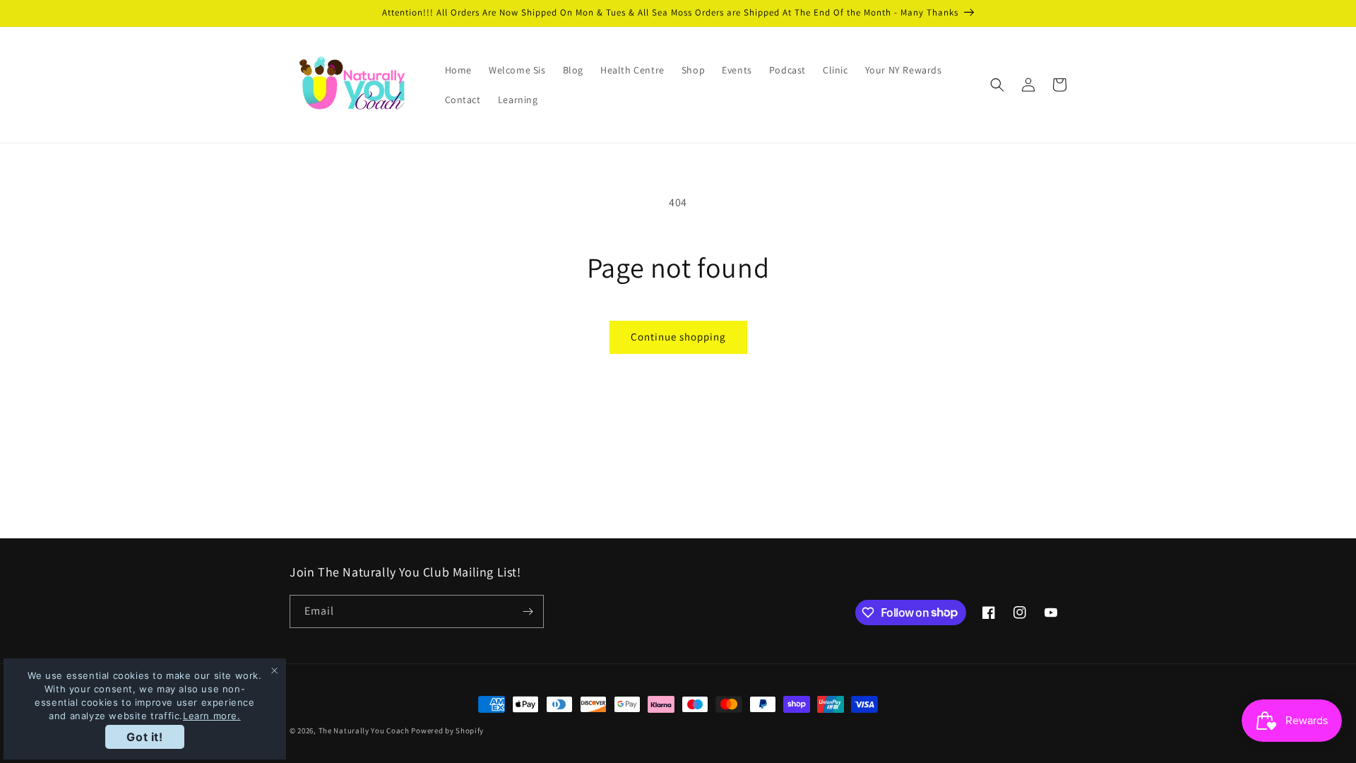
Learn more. (212, 715)
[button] (997, 84)
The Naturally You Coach (364, 730)
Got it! (144, 737)
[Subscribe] (527, 611)
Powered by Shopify (447, 730)
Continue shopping (678, 336)
